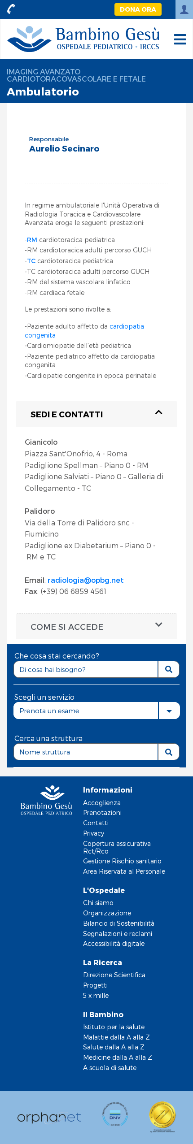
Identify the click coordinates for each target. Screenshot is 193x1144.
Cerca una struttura (48, 738)
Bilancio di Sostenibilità (118, 923)
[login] (184, 9)
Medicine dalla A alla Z (117, 1057)
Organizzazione (107, 913)
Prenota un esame (49, 710)
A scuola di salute (109, 1067)
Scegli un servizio (44, 697)
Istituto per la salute (114, 1027)
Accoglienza (102, 802)
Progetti (95, 985)
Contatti (96, 823)
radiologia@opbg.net (86, 580)
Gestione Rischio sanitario (122, 861)
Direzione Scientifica (114, 975)
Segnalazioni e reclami (117, 933)
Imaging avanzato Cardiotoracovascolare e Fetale (76, 75)
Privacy (93, 833)
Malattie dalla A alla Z (116, 1037)
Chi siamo (98, 902)
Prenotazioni (102, 812)
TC (31, 260)
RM (32, 239)
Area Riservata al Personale (124, 871)
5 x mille (96, 995)
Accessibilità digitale (114, 943)
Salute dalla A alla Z (114, 1047)
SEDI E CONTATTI (67, 414)
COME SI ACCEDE (67, 626)
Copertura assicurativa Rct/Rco (117, 847)
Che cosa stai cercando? (56, 655)
